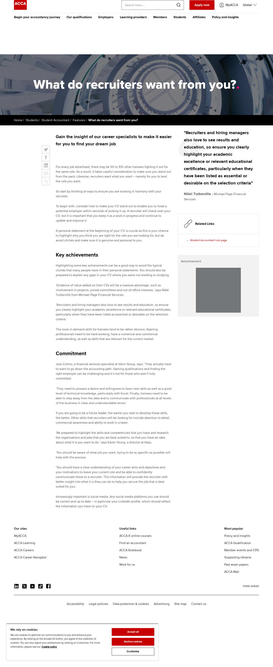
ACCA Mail (231, 572)
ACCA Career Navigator (30, 557)
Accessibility (75, 604)
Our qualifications (79, 17)
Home (18, 120)
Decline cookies (133, 641)
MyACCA (20, 536)
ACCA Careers (24, 550)
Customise (133, 651)
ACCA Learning (24, 543)
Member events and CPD (241, 550)
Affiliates (199, 17)
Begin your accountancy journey (37, 17)
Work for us (127, 565)
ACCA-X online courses (135, 536)
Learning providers (133, 17)
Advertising (161, 604)
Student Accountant (55, 120)
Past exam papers (236, 565)
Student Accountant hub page (208, 240)
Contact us (198, 604)
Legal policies (98, 604)
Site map (180, 604)
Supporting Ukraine (237, 557)
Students (179, 17)
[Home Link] (251, 586)
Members (160, 17)
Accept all (133, 631)
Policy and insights (225, 17)
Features (79, 120)
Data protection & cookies (131, 604)
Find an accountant (132, 543)
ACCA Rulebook (130, 550)
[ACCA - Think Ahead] (20, 9)
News (123, 557)
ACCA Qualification (237, 543)
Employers (106, 17)
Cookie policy (49, 646)
